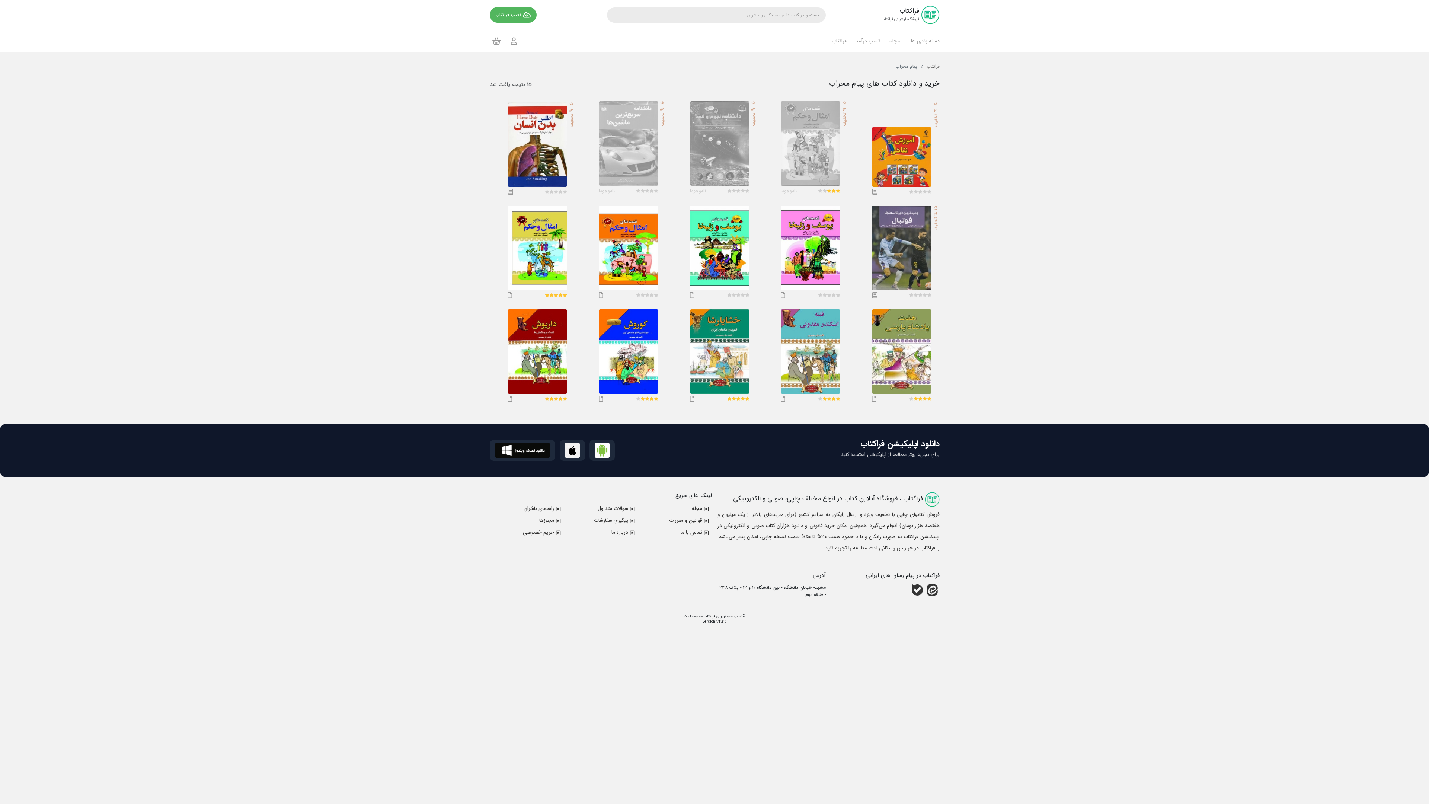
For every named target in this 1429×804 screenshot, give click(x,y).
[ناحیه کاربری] (514, 41)
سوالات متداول (613, 508)
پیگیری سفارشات (611, 520)
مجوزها (546, 520)
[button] (924, 41)
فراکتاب (709, 616)
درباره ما (619, 532)
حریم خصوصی (538, 532)
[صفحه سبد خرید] (496, 41)
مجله (697, 508)
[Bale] (917, 590)
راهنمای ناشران (539, 508)
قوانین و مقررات (685, 520)
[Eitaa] (932, 590)
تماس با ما (691, 532)
